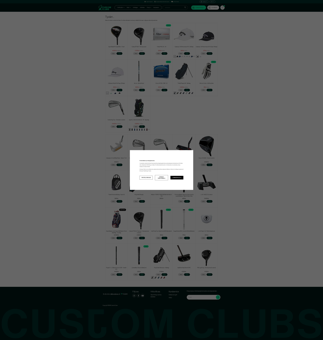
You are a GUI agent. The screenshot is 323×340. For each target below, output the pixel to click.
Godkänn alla (177, 177)
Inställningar (146, 177)
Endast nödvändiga (161, 177)
